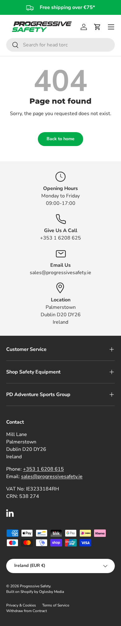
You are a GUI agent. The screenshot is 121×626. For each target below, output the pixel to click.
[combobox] (60, 45)
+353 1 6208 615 (43, 469)
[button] (97, 27)
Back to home (60, 139)
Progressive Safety (35, 586)
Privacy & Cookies (21, 605)
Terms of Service (55, 605)
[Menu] (111, 27)
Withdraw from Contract (26, 610)
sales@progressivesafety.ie (52, 476)
